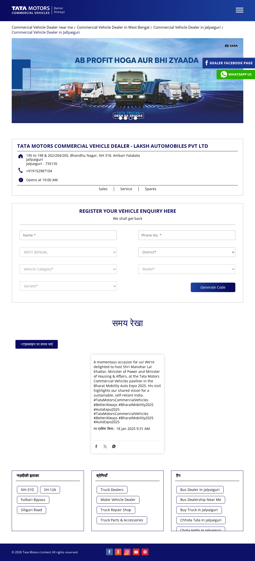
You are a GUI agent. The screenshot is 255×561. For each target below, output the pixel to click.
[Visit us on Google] (118, 552)
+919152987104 (39, 170)
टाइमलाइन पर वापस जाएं (36, 344)
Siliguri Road (31, 510)
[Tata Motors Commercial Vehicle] (38, 10)
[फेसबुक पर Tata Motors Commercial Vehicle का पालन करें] (109, 552)
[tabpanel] (127, 80)
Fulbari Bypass (33, 500)
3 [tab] (130, 117)
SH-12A (50, 490)
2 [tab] (125, 117)
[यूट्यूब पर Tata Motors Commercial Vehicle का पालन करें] (136, 552)
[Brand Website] (145, 552)
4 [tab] (135, 117)
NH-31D (27, 490)
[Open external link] (228, 67)
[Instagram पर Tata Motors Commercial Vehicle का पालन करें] (127, 552)
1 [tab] (120, 117)
